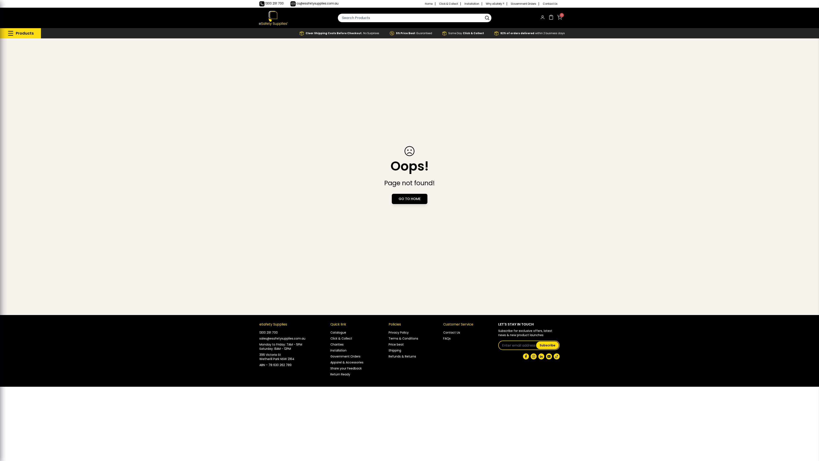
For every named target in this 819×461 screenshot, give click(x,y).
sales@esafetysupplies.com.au (282, 338)
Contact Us (550, 4)
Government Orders (523, 4)
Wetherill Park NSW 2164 (276, 359)
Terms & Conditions (403, 338)
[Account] (542, 18)
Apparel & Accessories (346, 362)
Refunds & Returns (402, 356)
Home (429, 4)
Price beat (396, 344)
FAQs (447, 338)
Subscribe (547, 345)
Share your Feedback (346, 368)
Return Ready (340, 374)
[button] (487, 17)
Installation (472, 4)
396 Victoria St (270, 355)
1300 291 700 (268, 332)
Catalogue (338, 332)
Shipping (395, 350)
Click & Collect (448, 4)
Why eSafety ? (495, 4)
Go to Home (410, 198)
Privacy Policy (399, 332)
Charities (337, 344)
